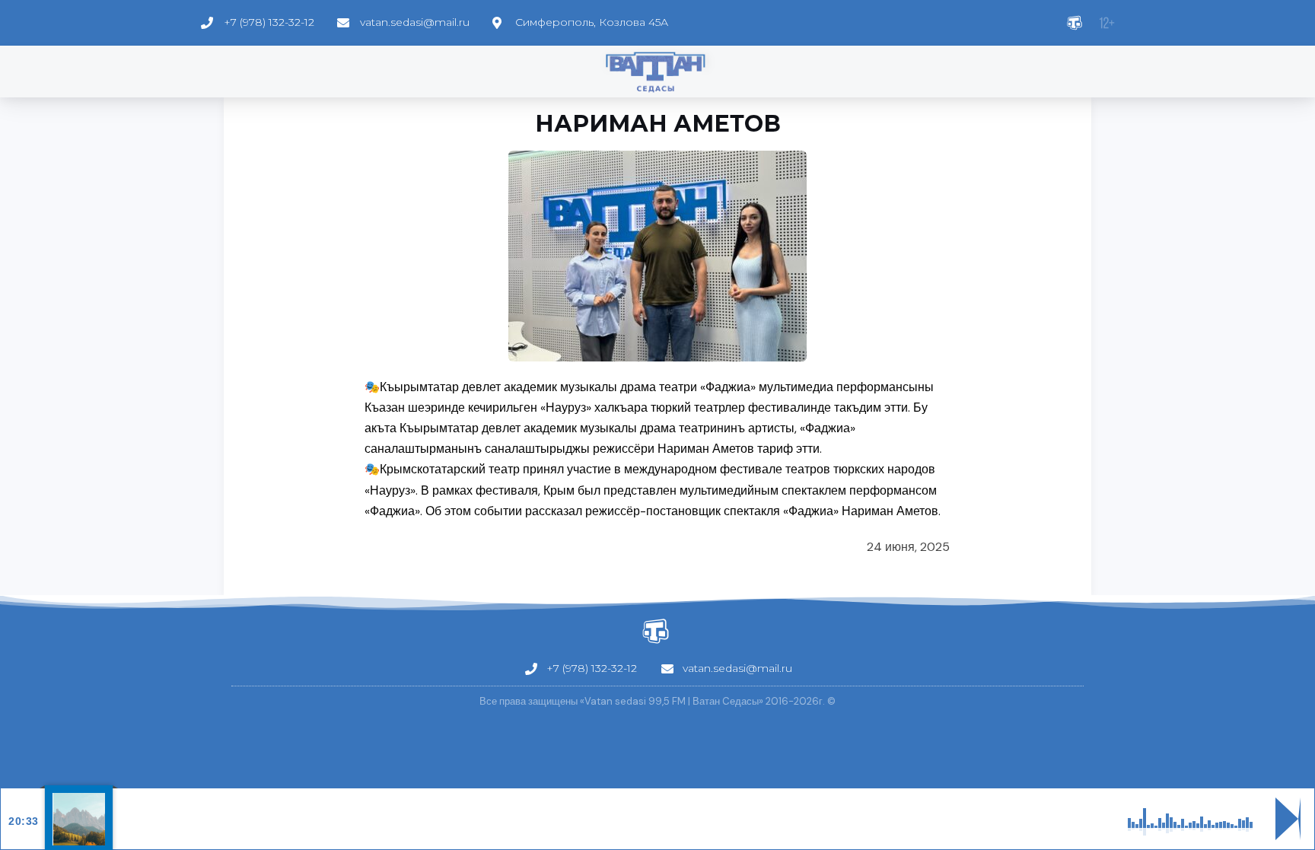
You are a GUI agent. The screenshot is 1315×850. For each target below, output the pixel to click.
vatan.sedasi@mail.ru (415, 22)
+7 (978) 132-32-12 (269, 22)
